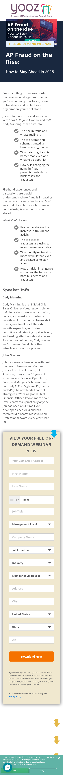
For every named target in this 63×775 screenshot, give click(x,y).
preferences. (52, 757)
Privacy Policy (15, 696)
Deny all (43, 770)
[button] (7, 767)
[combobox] (14, 500)
